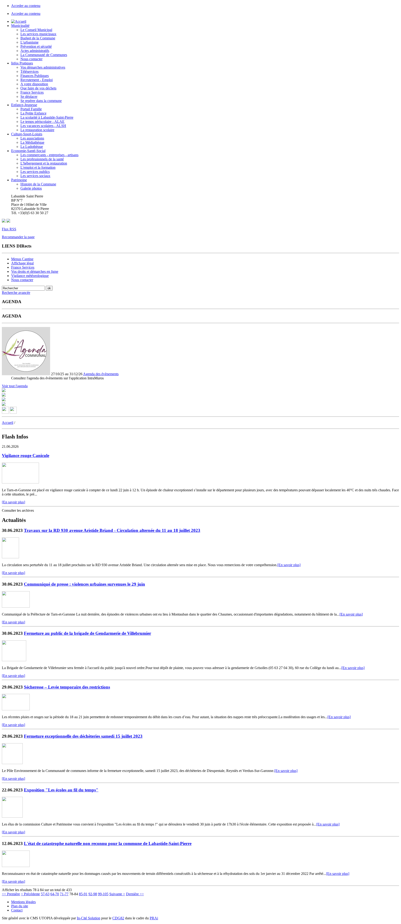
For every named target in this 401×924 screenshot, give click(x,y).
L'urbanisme (29, 42)
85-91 (83, 894)
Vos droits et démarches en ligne (34, 271)
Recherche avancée (16, 293)
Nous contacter (31, 59)
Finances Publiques (34, 76)
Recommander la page (18, 237)
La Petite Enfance (33, 113)
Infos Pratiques (22, 63)
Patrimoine (19, 180)
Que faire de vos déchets (38, 88)
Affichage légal (22, 263)
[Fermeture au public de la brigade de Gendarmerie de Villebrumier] (14, 660)
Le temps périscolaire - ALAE (42, 122)
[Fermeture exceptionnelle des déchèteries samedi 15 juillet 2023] (12, 763)
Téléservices (29, 71)
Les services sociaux (35, 176)
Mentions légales (23, 902)
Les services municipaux (38, 34)
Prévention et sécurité (36, 46)
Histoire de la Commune (38, 184)
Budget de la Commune (37, 38)
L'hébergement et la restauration (43, 163)
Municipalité (20, 26)
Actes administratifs (34, 51)
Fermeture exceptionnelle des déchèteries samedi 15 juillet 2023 (83, 736)
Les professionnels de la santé (42, 159)
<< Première (11, 894)
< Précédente (30, 894)
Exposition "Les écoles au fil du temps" (61, 789)
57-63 (45, 894)
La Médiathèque (32, 142)
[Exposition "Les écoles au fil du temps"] (12, 816)
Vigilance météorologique (30, 276)
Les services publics (35, 172)
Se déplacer (28, 96)
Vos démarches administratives (42, 67)
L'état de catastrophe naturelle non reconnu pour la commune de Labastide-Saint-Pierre (107, 843)
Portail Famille (31, 109)
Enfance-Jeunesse (24, 105)
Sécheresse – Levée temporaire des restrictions (67, 687)
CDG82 (118, 918)
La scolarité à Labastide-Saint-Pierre (46, 117)
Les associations (32, 138)
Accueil (7, 423)
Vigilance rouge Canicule (25, 455)
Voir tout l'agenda (15, 386)
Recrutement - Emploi (36, 80)
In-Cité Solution (88, 918)
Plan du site (19, 906)
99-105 (103, 894)
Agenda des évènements (101, 374)
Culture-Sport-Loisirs (26, 134)
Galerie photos (31, 188)
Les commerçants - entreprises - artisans (49, 155)
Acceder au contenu (25, 6)
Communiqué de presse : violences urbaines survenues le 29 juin (84, 584)
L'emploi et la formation (37, 167)
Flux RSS (9, 229)
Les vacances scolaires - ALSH (43, 126)
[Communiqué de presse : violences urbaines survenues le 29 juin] (16, 606)
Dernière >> (135, 894)
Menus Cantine (22, 259)
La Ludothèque (31, 147)
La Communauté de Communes (43, 55)
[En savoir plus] (13, 502)
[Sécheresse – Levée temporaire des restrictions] (16, 709)
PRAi (154, 918)
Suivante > (117, 894)
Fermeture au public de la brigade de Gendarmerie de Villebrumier (87, 633)
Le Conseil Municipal (36, 30)
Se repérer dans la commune (41, 101)
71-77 (64, 894)
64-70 (54, 894)
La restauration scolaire (37, 130)
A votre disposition (34, 84)
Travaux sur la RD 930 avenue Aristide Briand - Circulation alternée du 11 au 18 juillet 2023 (112, 530)
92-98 (92, 894)
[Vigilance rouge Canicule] (20, 482)
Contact (17, 910)
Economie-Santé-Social (28, 151)
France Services (32, 92)
